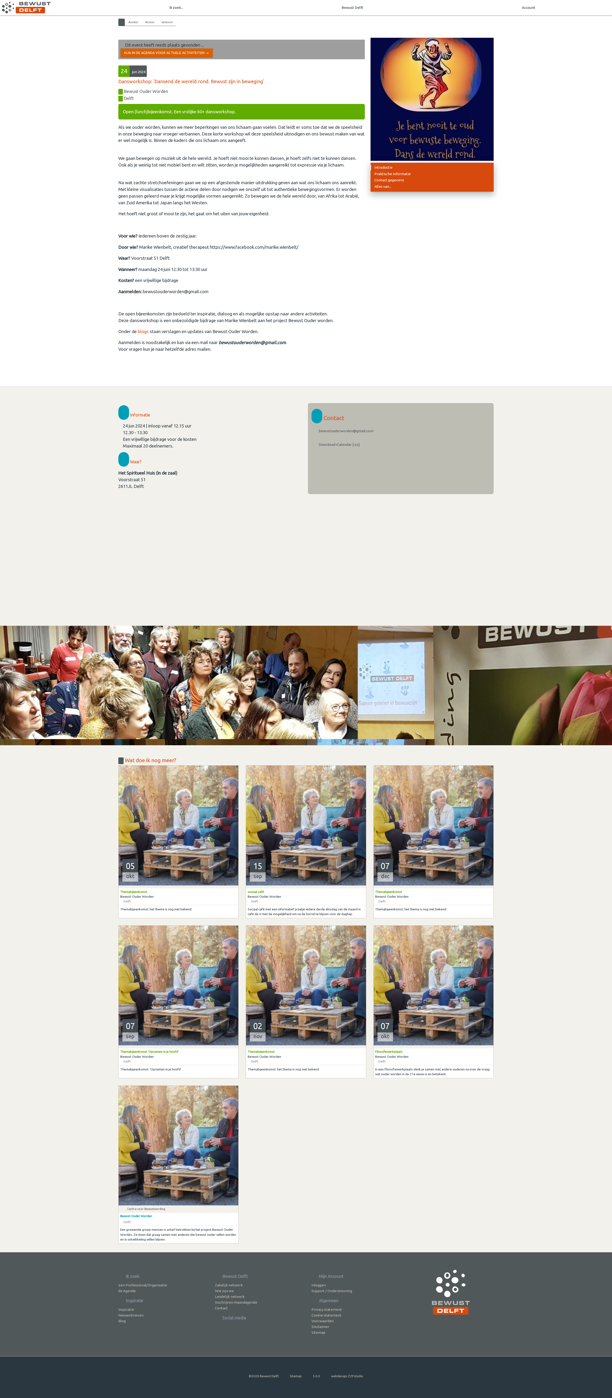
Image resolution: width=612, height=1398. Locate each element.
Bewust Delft (352, 7)
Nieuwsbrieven (130, 1315)
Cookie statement (326, 1315)
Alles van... (382, 186)
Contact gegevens (389, 180)
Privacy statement (326, 1309)
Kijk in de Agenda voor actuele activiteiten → (166, 53)
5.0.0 (316, 1376)
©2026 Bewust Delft (264, 1376)
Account (528, 7)
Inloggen (318, 1285)
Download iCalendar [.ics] (339, 445)
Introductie (383, 167)
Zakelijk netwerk (229, 1285)
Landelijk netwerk (230, 1297)
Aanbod (133, 22)
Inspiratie (126, 1309)
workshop (167, 22)
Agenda (149, 22)
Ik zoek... (176, 7)
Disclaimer (320, 1327)
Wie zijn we (224, 1291)
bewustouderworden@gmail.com (345, 431)
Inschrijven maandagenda (236, 1302)
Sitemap (318, 1332)
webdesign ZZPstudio (347, 1376)
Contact (221, 1308)
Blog (122, 1321)
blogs (143, 331)
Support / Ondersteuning (331, 1291)
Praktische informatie (392, 174)
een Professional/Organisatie (142, 1285)
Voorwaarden (322, 1321)
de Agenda (127, 1291)
